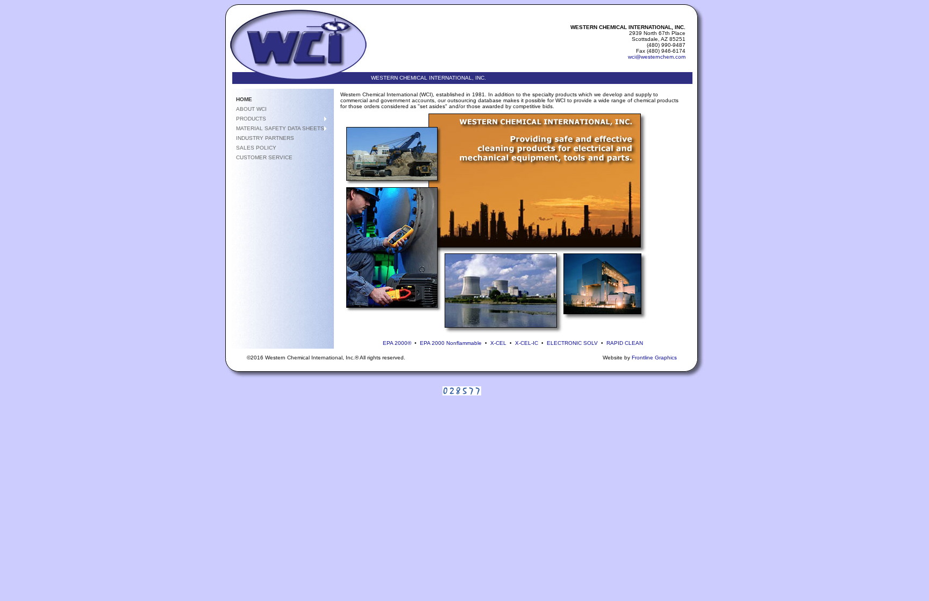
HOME (244, 99)
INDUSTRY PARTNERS (265, 138)
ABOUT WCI (251, 109)
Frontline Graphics (654, 357)
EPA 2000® (397, 343)
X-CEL (498, 343)
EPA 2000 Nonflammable (451, 343)
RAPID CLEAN (624, 343)
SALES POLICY (256, 148)
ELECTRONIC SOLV (572, 343)
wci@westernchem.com (656, 57)
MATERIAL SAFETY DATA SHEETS (280, 128)
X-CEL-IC (526, 343)
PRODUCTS (251, 119)
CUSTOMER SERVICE (264, 157)
